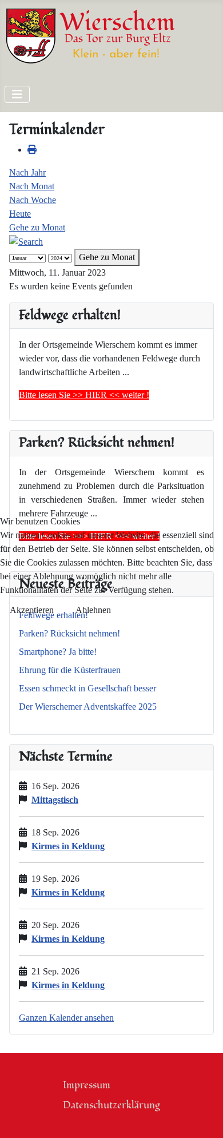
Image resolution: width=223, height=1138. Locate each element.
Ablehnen (93, 610)
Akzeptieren (32, 610)
